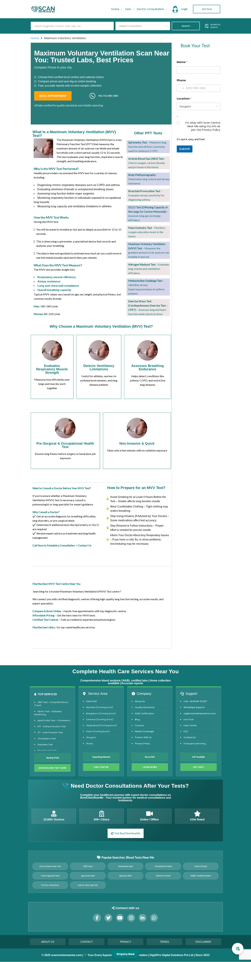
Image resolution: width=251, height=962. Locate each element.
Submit (184, 149)
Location (184, 98)
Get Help (198, 767)
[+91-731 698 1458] (92, 96)
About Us (140, 701)
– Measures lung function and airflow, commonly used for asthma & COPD (147, 146)
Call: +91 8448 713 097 (195, 701)
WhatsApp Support (194, 707)
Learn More (150, 767)
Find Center (101, 767)
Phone (181, 80)
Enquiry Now (126, 954)
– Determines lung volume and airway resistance (149, 179)
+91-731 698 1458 (108, 95)
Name (182, 62)
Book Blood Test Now (52, 767)
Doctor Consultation (150, 9)
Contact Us (84, 545)
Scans (115, 9)
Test (128, 9)
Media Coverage (144, 731)
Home (35, 38)
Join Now (206, 9)
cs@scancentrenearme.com (200, 713)
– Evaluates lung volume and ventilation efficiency (148, 269)
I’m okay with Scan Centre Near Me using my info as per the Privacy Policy (202, 126)
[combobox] (142, 26)
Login (184, 9)
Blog (137, 719)
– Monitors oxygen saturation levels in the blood (146, 232)
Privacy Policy (142, 743)
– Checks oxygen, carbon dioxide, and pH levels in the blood (147, 163)
